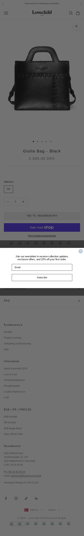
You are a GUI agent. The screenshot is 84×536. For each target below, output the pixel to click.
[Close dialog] (80, 251)
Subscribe (42, 277)
